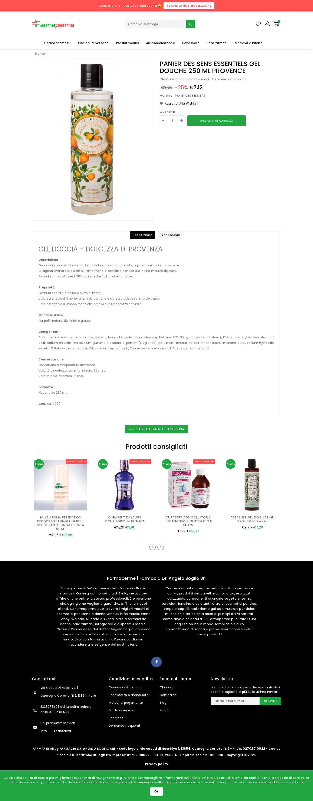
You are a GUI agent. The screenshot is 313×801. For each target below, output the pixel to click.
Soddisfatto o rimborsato (128, 695)
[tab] (142, 235)
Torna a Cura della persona (160, 429)
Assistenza (62, 731)
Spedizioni (116, 718)
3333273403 (50, 707)
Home (40, 54)
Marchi (165, 710)
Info (43, 731)
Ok (156, 791)
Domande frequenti (124, 725)
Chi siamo (168, 687)
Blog (163, 703)
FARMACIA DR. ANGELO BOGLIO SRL (87, 748)
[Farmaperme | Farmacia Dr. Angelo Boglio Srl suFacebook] (156, 662)
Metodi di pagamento (126, 703)
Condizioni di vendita (125, 687)
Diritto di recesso (122, 710)
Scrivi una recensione (229, 79)
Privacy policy (156, 764)
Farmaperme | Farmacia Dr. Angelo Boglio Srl (156, 578)
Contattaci (168, 695)
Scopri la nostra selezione (189, 6)
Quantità (167, 111)
